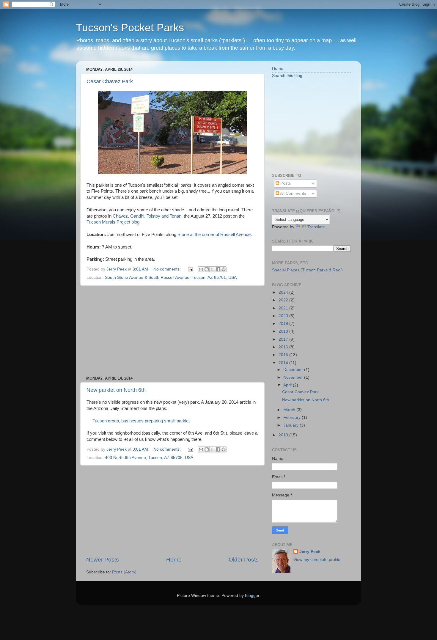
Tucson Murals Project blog (113, 222)
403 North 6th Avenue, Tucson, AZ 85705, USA (149, 457)
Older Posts (244, 559)
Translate (316, 227)
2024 (284, 292)
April (288, 385)
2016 (284, 347)
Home (174, 559)
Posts (285, 183)
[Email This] (201, 269)
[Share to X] (212, 269)
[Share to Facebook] (218, 269)
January (291, 425)
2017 (284, 339)
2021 (284, 308)
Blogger (252, 595)
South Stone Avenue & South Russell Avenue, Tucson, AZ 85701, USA (171, 277)
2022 (284, 300)
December (293, 369)
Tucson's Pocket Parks (130, 27)
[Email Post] (190, 269)
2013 (284, 435)
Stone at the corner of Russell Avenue (214, 234)
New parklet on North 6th (116, 390)
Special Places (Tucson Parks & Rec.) (307, 270)
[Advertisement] (172, 331)
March (289, 410)
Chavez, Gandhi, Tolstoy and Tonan (147, 216)
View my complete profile (316, 559)
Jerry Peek (309, 551)
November (293, 377)
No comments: (167, 269)
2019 (284, 323)
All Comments (292, 193)
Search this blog (287, 75)
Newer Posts (102, 559)
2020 (284, 316)
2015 (284, 355)
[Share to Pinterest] (224, 269)
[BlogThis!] (207, 269)
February (292, 417)
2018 (284, 331)
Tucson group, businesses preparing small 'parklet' (141, 421)
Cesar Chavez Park (110, 81)
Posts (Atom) (124, 572)
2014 (284, 363)
